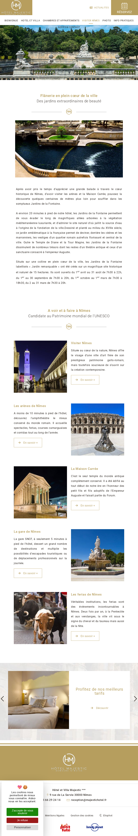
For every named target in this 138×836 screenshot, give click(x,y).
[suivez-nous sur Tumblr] (65, 827)
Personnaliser (22, 827)
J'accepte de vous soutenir (22, 812)
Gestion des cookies (82, 815)
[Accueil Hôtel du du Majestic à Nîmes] (69, 762)
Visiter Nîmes (90, 20)
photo (106, 20)
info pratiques (123, 20)
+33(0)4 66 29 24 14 (47, 800)
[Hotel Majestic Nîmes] (16, 14)
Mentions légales (54, 815)
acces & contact (69, 27)
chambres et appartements (61, 20)
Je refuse (22, 820)
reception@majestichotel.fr (88, 800)
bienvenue (11, 20)
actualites (101, 7)
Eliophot (108, 815)
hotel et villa (30, 20)
